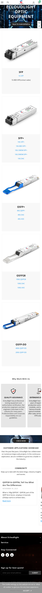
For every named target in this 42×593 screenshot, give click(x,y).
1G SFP (21, 76)
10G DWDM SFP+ (21, 154)
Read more (7, 501)
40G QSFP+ (21, 211)
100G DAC (21, 283)
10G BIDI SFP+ (21, 146)
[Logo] (21, 2)
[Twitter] (7, 555)
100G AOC (21, 288)
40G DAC (21, 215)
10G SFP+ (21, 142)
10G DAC (21, 159)
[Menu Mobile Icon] (2, 2)
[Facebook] (2, 555)
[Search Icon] (10, 2)
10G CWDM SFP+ (21, 150)
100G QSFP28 (21, 279)
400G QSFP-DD (21, 348)
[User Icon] (34, 2)
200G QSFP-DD (21, 352)
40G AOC (21, 219)
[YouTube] (12, 555)
